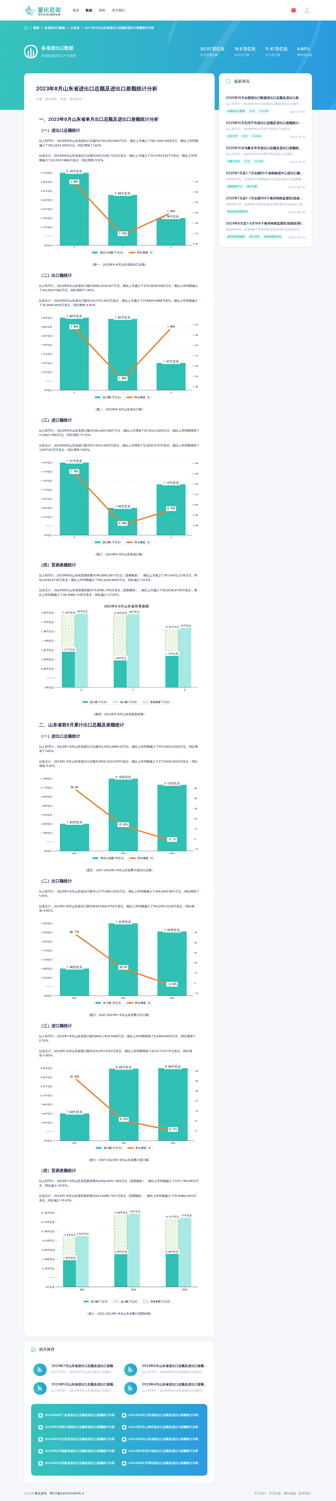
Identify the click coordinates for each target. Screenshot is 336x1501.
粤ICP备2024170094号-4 (67, 1493)
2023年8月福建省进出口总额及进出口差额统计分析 (80, 1451)
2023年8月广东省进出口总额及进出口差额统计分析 (80, 1415)
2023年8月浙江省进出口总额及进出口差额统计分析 (80, 1427)
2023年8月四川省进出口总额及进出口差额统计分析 (163, 1451)
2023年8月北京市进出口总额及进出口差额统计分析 (80, 1439)
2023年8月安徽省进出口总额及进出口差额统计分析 (80, 1463)
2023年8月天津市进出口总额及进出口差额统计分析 (163, 1463)
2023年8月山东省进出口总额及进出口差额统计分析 (163, 1439)
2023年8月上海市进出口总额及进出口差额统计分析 (163, 1427)
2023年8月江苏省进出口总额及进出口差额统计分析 (163, 1415)
